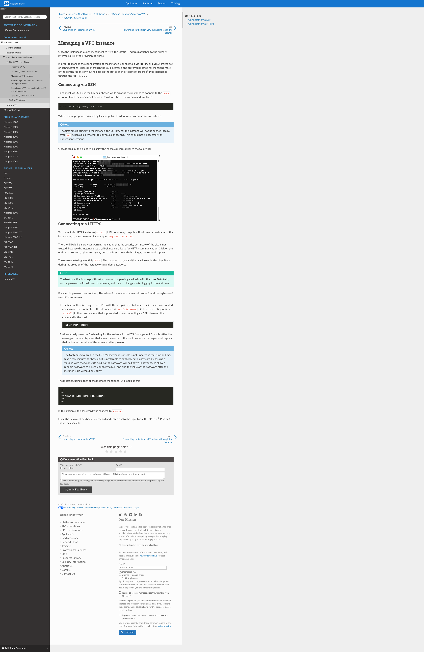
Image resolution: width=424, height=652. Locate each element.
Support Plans (70, 542)
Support (162, 3)
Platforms (147, 3)
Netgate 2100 (11, 127)
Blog (64, 554)
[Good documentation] (120, 451)
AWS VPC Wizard (17, 100)
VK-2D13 (8, 252)
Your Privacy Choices (73, 508)
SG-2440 (8, 208)
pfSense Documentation (16, 30)
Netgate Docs (17, 3)
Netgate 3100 (11, 213)
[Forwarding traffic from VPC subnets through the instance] (175, 28)
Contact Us (68, 574)
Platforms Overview (73, 522)
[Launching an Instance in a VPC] (59, 28)
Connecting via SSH (199, 20)
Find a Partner (70, 538)
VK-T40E (8, 257)
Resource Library (71, 558)
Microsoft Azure (12, 110)
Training (175, 3)
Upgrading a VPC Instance (22, 96)
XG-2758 (8, 267)
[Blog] (140, 514)
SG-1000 (8, 198)
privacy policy (164, 626)
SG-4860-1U (10, 222)
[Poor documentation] (111, 451)
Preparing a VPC (18, 67)
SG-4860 (8, 218)
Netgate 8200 (11, 146)
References (11, 105)
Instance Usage (13, 52)
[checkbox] (87, 468)
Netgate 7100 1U (13, 237)
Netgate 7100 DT (13, 232)
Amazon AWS (11, 42)
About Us (67, 566)
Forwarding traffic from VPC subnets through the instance (27, 82)
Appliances (131, 3)
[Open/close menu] (2, 42)
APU (6, 173)
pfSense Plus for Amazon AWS (128, 14)
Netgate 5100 (11, 227)
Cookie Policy (105, 508)
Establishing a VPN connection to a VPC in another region (28, 89)
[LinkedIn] (135, 514)
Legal (136, 508)
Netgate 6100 (11, 142)
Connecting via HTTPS (201, 24)
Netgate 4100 (11, 132)
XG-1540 (8, 262)
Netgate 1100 (11, 122)
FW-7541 (9, 183)
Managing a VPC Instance (22, 76)
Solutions (99, 14)
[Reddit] (130, 514)
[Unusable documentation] (106, 451)
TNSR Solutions (71, 526)
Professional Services (74, 550)
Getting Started (13, 48)
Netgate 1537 (11, 156)
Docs (62, 14)
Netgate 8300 (11, 151)
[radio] (64, 468)
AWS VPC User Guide (19, 62)
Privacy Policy (91, 508)
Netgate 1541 (11, 161)
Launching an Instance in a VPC (24, 71)
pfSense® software (79, 14)
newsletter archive (148, 556)
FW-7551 (9, 188)
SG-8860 (8, 242)
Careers (66, 570)
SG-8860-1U (10, 247)
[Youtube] (125, 514)
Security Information (74, 562)
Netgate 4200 (11, 137)
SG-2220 (8, 203)
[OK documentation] (116, 451)
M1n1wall (9, 193)
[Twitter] (120, 514)
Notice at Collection (123, 508)
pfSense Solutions (72, 530)
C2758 (7, 178)
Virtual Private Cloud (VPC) (19, 57)
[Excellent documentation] (125, 451)
